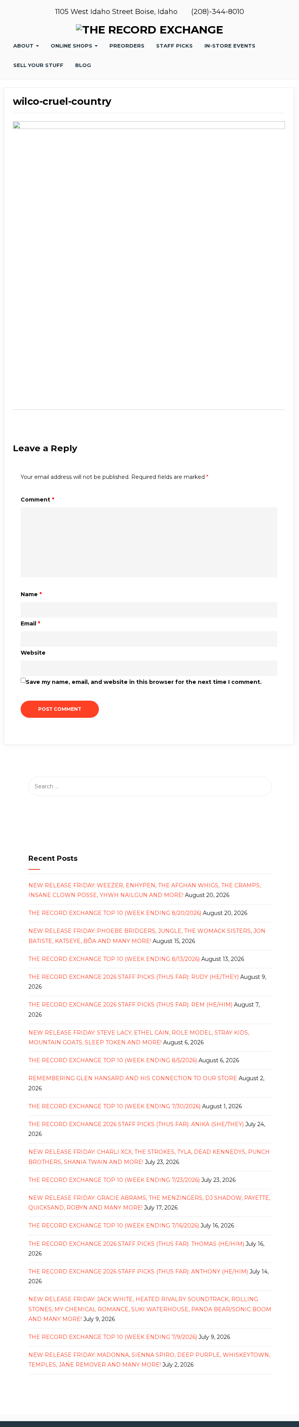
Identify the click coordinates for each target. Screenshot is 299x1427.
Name (31, 594)
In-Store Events (229, 45)
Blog (83, 65)
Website (33, 652)
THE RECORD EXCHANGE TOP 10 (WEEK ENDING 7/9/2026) (112, 1336)
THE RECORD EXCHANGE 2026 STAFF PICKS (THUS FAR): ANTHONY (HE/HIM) (138, 1271)
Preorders (126, 45)
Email (30, 623)
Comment (37, 499)
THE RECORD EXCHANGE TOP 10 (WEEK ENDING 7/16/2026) (113, 1225)
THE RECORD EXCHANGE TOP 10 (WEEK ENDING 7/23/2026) (114, 1179)
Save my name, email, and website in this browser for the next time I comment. (144, 681)
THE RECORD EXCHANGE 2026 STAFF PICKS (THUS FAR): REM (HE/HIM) (130, 1004)
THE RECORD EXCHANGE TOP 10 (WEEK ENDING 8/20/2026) (114, 913)
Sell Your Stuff (38, 65)
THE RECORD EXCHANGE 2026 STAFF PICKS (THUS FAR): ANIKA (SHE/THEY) (136, 1124)
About (24, 45)
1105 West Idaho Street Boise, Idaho (117, 11)
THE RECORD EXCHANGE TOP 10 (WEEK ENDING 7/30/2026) (114, 1106)
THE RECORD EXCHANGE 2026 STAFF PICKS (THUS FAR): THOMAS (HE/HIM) (136, 1243)
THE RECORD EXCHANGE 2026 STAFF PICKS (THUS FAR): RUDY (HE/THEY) (133, 976)
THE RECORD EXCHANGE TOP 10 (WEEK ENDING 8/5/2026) (112, 1060)
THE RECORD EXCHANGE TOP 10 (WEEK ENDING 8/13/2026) (114, 959)
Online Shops (72, 45)
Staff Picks (174, 45)
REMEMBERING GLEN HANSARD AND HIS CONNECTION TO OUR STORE (132, 1078)
